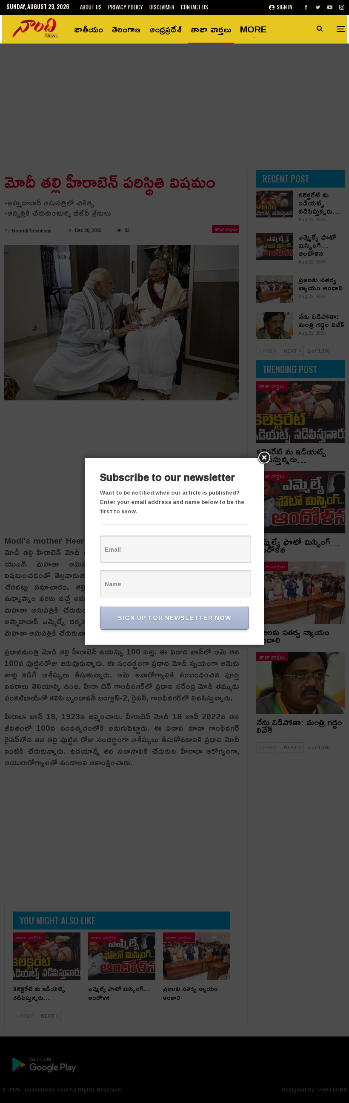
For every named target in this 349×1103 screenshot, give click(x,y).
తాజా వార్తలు (211, 29)
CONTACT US (194, 7)
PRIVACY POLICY (125, 7)
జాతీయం (88, 29)
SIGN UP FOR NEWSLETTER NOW (174, 617)
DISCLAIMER (161, 7)
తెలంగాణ (126, 29)
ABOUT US (91, 7)
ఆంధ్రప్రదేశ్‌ (165, 29)
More (253, 29)
